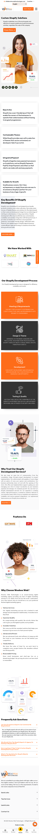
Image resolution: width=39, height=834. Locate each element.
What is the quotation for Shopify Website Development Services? (14, 754)
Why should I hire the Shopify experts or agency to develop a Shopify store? (17, 742)
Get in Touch (27, 9)
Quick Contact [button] (37, 257)
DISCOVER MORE (7, 234)
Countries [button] (29, 1)
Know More (8, 30)
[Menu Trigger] (36, 9)
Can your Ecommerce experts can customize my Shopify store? (16, 725)
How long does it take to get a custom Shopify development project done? (16, 748)
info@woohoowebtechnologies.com (15, 1)
